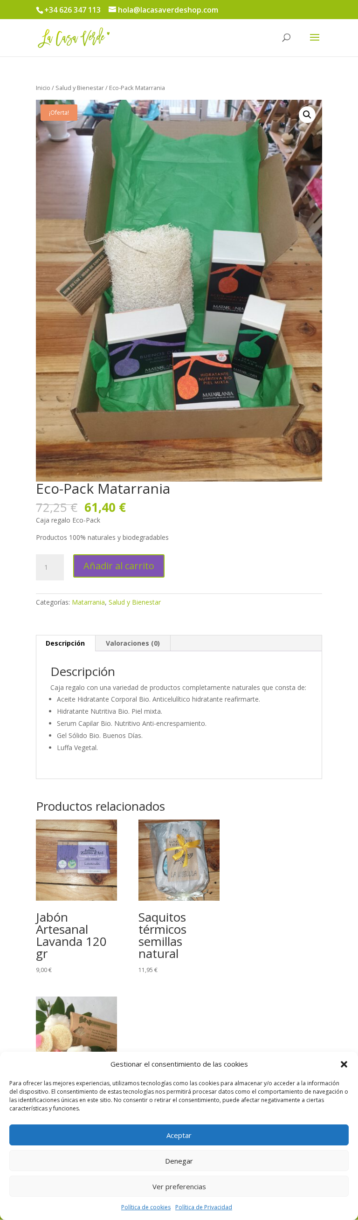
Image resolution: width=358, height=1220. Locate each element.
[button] (344, 1064)
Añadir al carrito (118, 565)
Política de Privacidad (203, 1207)
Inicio (43, 87)
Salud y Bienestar (79, 87)
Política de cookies (146, 1207)
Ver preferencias (179, 1186)
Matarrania (88, 602)
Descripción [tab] (65, 643)
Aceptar (179, 1135)
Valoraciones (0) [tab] (133, 643)
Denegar (179, 1160)
